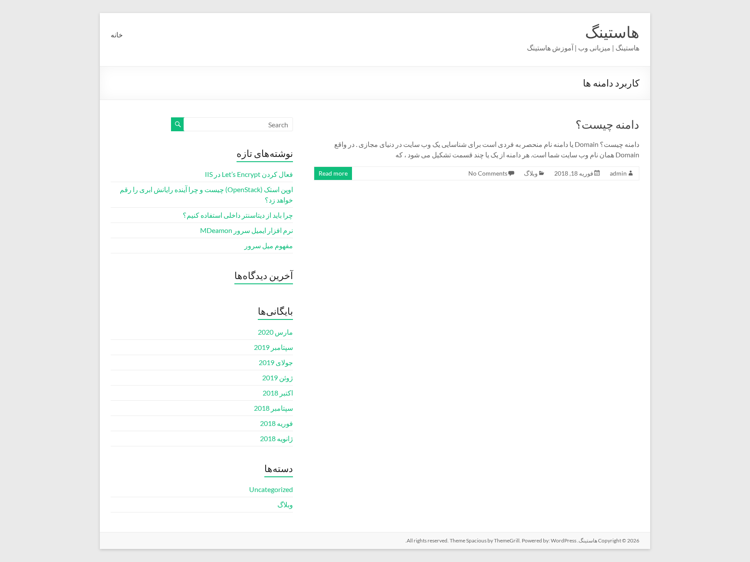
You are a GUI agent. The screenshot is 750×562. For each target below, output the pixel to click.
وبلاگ (531, 173)
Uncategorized (271, 489)
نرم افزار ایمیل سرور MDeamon (246, 230)
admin (618, 173)
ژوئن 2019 (277, 377)
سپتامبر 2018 (273, 408)
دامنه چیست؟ (607, 124)
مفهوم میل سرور (268, 245)
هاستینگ (612, 31)
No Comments (487, 173)
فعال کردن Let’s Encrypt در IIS (249, 174)
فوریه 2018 (276, 423)
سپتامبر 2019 (273, 347)
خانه (117, 34)
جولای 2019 (276, 362)
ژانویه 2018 (276, 438)
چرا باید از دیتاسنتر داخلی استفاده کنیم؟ (238, 215)
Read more (333, 173)
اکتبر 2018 (278, 393)
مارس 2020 (275, 332)
